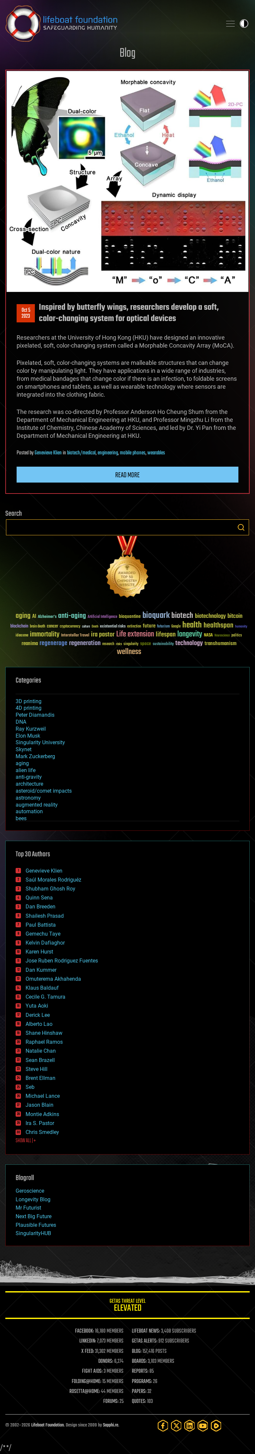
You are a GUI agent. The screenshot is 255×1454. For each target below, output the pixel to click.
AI (34, 617)
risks (119, 644)
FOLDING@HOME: (86, 1381)
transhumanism (220, 643)
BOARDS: (139, 1361)
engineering (108, 453)
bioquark (156, 616)
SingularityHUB (33, 1233)
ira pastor (103, 634)
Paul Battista (41, 925)
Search (241, 527)
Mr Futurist (28, 1208)
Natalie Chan (41, 1051)
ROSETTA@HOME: (84, 1391)
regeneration (85, 643)
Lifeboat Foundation (47, 1425)
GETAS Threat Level (127, 1306)
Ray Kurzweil (31, 729)
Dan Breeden (40, 906)
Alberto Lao (39, 1024)
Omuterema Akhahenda (53, 979)
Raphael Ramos (44, 1042)
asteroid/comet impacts (44, 791)
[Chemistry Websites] (127, 568)
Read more (127, 475)
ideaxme (22, 635)
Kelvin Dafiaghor (45, 943)
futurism (163, 627)
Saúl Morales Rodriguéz (53, 880)
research (108, 644)
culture (86, 626)
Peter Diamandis (35, 715)
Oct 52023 (26, 313)
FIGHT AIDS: (92, 1371)
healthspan (218, 626)
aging (23, 616)
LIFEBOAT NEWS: (146, 1331)
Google (176, 627)
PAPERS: (139, 1391)
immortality (44, 634)
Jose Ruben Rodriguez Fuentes (62, 961)
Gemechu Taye (43, 934)
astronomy (28, 798)
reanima (30, 643)
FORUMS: (111, 1401)
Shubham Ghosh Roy (50, 889)
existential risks (113, 626)
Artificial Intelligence (102, 617)
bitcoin (234, 616)
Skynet (24, 749)
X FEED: (87, 1351)
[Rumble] (216, 1425)
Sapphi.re (110, 1425)
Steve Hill (36, 1069)
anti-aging (72, 616)
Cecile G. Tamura (45, 997)
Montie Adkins (42, 1114)
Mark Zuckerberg (35, 756)
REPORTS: (140, 1371)
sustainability (163, 644)
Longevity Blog (33, 1199)
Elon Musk (28, 736)
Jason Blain (39, 1105)
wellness (129, 652)
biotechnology (210, 616)
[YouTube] (203, 1425)
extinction (134, 627)
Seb (30, 1087)
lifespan (166, 634)
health (192, 625)
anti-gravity (29, 777)
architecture (29, 784)
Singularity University (40, 742)
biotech (182, 615)
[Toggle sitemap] (230, 23)
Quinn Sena (39, 897)
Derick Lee (38, 1015)
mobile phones (132, 453)
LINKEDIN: (87, 1341)
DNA (21, 722)
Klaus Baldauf (42, 988)
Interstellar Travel (75, 635)
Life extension (135, 634)
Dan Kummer (41, 970)
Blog (127, 53)
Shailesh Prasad (45, 916)
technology (189, 643)
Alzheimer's (47, 617)
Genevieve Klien (48, 453)
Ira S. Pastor (40, 1123)
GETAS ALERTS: (144, 1341)
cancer (52, 626)
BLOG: (136, 1351)
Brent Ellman (40, 1078)
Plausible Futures (36, 1225)
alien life (26, 770)
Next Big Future (33, 1216)
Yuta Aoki (37, 1006)
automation (29, 811)
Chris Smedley (42, 1132)
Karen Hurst (39, 952)
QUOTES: (139, 1401)
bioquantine (130, 616)
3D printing (29, 701)
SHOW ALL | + (26, 1141)
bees (21, 818)
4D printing (29, 708)
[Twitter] (176, 1425)
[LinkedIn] (189, 1425)
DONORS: (105, 1361)
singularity (131, 644)
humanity (241, 627)
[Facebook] (163, 1425)
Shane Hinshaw (44, 1033)
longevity (189, 634)
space (145, 643)
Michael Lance (43, 1096)
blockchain (19, 626)
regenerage (53, 643)
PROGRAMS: (142, 1381)
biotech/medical (81, 453)
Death (95, 626)
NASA (208, 635)
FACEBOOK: (84, 1331)
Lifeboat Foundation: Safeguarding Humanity (110, 23)
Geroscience (30, 1191)
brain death (37, 627)
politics (236, 635)
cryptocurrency (70, 627)
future (149, 626)
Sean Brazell (40, 1060)
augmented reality (37, 805)
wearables (156, 453)
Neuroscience (222, 636)
